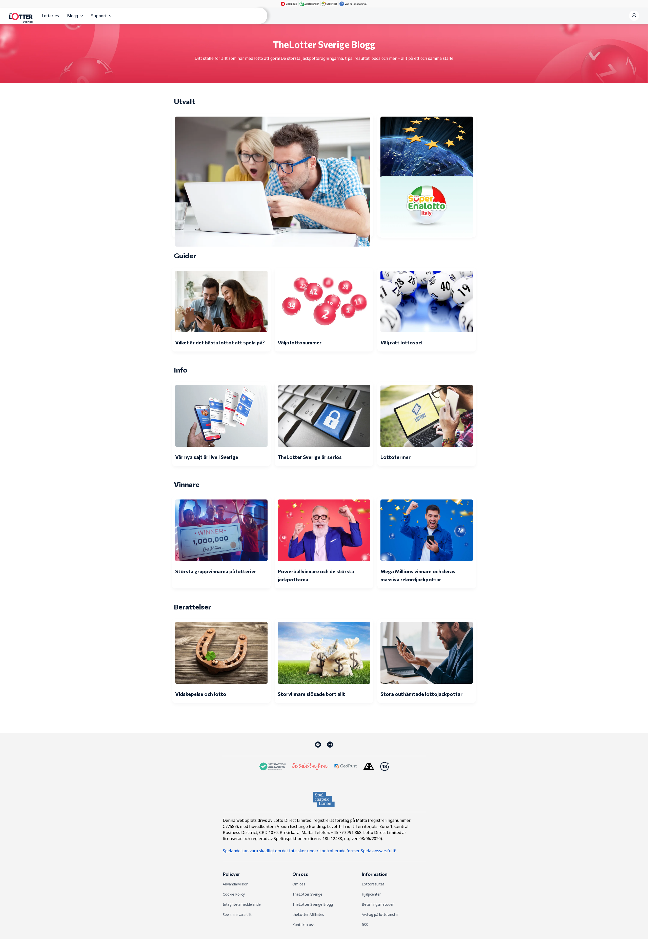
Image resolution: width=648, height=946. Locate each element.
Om (295, 884)
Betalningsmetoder (378, 904)
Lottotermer (395, 457)
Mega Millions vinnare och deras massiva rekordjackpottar (417, 575)
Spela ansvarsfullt (237, 914)
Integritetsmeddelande (242, 904)
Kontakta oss (303, 924)
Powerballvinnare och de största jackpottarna (316, 575)
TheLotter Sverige (307, 894)
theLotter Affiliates (308, 914)
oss (302, 884)
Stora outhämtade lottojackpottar (421, 694)
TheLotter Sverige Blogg (312, 904)
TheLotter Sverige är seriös (310, 457)
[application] (80, 16)
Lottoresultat (373, 884)
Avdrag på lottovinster (380, 914)
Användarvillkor (235, 884)
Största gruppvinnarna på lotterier (215, 571)
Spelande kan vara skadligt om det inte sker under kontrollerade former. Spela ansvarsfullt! (309, 851)
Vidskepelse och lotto (200, 694)
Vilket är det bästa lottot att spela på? (220, 342)
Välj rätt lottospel (401, 342)
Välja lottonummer (299, 342)
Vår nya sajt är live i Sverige (206, 457)
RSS (365, 924)
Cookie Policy (234, 894)
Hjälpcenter (371, 894)
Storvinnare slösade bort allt (311, 694)
